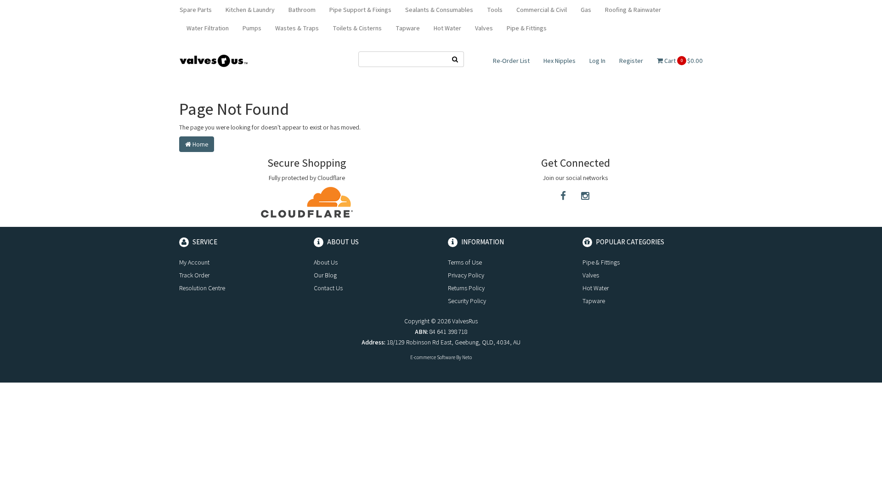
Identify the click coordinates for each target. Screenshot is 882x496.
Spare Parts (196, 10)
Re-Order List (511, 60)
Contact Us (328, 288)
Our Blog (325, 275)
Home (199, 144)
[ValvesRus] (213, 60)
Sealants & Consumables (439, 10)
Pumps (252, 28)
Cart (683, 60)
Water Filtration (208, 28)
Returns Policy (466, 288)
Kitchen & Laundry (250, 10)
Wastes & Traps (297, 28)
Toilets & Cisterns (357, 28)
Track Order (194, 275)
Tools (495, 10)
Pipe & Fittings (527, 28)
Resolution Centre (202, 288)
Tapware (408, 28)
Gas (586, 10)
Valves (484, 28)
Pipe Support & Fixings (360, 10)
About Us (326, 262)
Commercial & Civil (541, 10)
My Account (194, 262)
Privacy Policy (466, 275)
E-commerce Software (432, 357)
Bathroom (302, 10)
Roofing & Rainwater (633, 10)
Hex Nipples (559, 60)
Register (631, 60)
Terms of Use (465, 262)
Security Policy (467, 301)
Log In (597, 60)
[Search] (455, 59)
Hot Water (447, 28)
